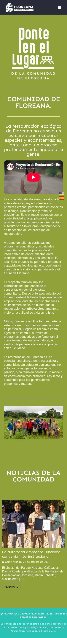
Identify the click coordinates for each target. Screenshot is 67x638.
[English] (61, 193)
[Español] (61, 198)
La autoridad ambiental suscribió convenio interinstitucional (31, 554)
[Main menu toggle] (59, 7)
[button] (8, 428)
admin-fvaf (11, 561)
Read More (11, 587)
